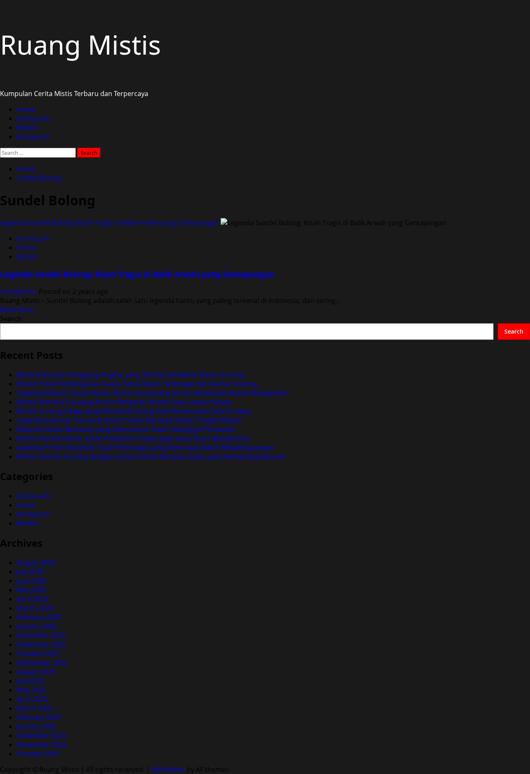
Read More (17, 309)
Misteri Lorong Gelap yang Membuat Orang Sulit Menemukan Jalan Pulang (134, 411)
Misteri (28, 127)
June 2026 (32, 580)
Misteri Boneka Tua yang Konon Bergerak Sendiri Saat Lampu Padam (124, 401)
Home (26, 109)
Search (11, 318)
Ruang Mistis (80, 44)
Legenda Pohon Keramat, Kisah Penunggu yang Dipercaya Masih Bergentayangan (145, 447)
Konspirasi (33, 136)
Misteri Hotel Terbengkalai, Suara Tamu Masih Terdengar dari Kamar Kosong (137, 383)
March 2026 (35, 608)
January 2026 (37, 626)
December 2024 (41, 735)
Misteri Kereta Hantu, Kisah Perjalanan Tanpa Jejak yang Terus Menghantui (134, 438)
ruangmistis (19, 291)
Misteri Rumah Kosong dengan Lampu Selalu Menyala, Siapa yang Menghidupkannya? (152, 456)
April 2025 (32, 699)
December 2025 (41, 635)
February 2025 (39, 717)
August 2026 (36, 562)
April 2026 (32, 598)
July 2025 (30, 680)
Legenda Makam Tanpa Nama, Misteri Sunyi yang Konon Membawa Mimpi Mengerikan (153, 392)
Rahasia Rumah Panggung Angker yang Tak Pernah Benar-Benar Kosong (130, 374)
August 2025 (36, 671)
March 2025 (35, 708)
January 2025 (37, 726)
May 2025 (31, 690)
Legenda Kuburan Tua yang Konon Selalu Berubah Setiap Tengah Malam (130, 420)
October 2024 (38, 753)
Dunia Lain (33, 118)
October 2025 (38, 653)
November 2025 (41, 644)
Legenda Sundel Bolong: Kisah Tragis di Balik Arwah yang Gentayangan (109, 222)
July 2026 (30, 571)
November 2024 (41, 744)
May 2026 (31, 589)
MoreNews (168, 769)
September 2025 (42, 662)
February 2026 (39, 617)
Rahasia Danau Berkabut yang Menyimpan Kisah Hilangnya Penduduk (126, 429)
